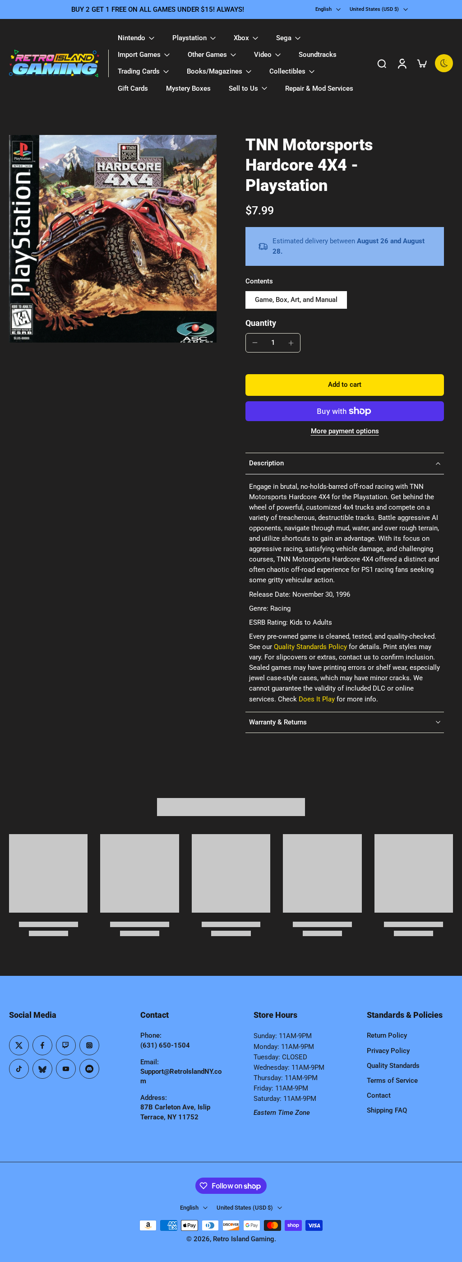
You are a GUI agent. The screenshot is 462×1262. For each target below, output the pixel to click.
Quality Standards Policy (310, 647)
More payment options (345, 431)
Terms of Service (392, 1080)
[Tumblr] (42, 1069)
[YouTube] (66, 1069)
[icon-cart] (421, 63)
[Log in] (401, 63)
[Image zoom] (113, 239)
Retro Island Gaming (243, 1239)
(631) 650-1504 (165, 1045)
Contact (379, 1095)
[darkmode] (444, 63)
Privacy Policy (388, 1051)
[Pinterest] (66, 1045)
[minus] (255, 342)
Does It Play (317, 699)
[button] (344, 384)
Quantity (260, 323)
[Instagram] (89, 1045)
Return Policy (387, 1035)
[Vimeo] (89, 1069)
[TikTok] (19, 1069)
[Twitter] (19, 1045)
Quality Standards (393, 1066)
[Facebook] (42, 1045)
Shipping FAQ (387, 1110)
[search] (382, 63)
